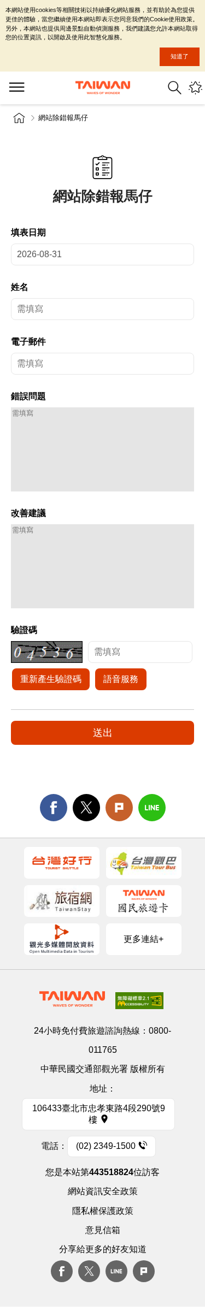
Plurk (119, 807)
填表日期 (28, 232)
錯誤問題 (28, 396)
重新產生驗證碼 (50, 679)
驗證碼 (24, 630)
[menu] (16, 88)
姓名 (19, 287)
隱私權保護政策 (102, 1211)
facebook (53, 807)
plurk (144, 1271)
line (152, 807)
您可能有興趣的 (195, 87)
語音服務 (120, 679)
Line (116, 1271)
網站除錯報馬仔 (63, 118)
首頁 (19, 118)
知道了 (180, 56)
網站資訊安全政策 (103, 1191)
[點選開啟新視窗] (62, 862)
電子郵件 (28, 341)
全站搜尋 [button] (174, 87)
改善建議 (28, 513)
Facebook (62, 1271)
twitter (86, 807)
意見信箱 (102, 1230)
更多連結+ (143, 939)
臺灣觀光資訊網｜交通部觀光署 (102, 87)
